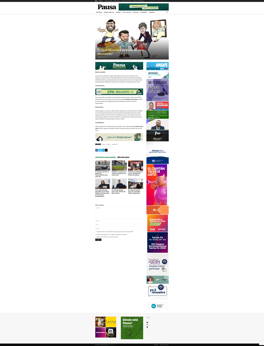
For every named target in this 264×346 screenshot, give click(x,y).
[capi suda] (156, 205)
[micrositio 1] (119, 66)
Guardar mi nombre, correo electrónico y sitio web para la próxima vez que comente (115, 231)
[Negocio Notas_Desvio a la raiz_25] (119, 91)
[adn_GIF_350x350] (157, 275)
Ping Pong (103, 46)
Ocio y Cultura (127, 12)
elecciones (108, 144)
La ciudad (114, 188)
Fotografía (143, 12)
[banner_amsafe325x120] (157, 69)
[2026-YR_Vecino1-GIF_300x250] (157, 301)
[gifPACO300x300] (157, 252)
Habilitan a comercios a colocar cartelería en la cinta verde (119, 173)
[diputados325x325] (157, 163)
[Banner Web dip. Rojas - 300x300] (157, 141)
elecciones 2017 (115, 144)
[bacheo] (157, 231)
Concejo (103, 144)
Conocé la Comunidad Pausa (138, 0)
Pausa (96, 15)
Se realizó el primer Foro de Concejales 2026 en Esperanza (134, 191)
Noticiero (99, 12)
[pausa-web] (157, 214)
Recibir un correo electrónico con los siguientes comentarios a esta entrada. (112, 234)
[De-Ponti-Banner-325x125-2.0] (157, 283)
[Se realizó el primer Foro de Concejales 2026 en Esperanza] (135, 184)
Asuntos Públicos (109, 12)
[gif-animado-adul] (157, 118)
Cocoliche (135, 12)
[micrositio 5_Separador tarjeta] (119, 137)
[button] (167, 12)
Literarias (151, 12)
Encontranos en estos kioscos (126, 0)
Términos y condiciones (164, 344)
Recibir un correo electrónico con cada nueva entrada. (107, 236)
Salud (97, 188)
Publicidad (156, 344)
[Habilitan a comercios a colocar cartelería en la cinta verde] (119, 165)
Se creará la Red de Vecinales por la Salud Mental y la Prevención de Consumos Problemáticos (102, 193)
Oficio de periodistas (108, 0)
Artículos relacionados (105, 157)
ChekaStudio (111, 344)
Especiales (101, 15)
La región (130, 188)
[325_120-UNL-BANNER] (157, 309)
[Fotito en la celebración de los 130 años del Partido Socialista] (135, 165)
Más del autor (123, 157)
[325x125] (157, 109)
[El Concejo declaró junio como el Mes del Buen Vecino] (119, 184)
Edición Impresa (117, 0)
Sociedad (118, 12)
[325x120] (157, 78)
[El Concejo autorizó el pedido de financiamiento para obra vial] (102, 165)
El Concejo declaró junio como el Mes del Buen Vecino (118, 191)
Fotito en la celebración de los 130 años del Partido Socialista (135, 173)
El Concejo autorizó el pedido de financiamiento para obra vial (102, 174)
